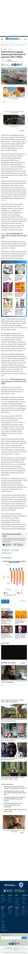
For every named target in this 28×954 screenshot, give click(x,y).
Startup (16, 901)
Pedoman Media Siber (7, 948)
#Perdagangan (15, 550)
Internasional (18, 44)
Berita (5, 49)
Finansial (10, 895)
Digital (16, 895)
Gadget (16, 903)
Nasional (3, 897)
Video (23, 906)
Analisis (9, 911)
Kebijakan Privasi (17, 948)
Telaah (16, 910)
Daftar (24, 937)
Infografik (10, 910)
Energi (24, 44)
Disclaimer (24, 948)
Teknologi (17, 904)
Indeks (2, 921)
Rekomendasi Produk (7, 262)
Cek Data (10, 913)
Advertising (16, 947)
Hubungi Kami (15, 950)
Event (2, 929)
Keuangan (10, 898)
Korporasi (10, 901)
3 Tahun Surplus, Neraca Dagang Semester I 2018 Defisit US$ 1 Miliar (13, 381)
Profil (23, 900)
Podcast (24, 914)
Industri (12, 44)
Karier (21, 947)
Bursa (9, 900)
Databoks (3, 927)
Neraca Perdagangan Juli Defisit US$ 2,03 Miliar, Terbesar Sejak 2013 (14, 235)
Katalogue (24, 911)
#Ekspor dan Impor (6, 553)
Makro (9, 897)
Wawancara (17, 913)
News (23, 908)
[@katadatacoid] (18, 943)
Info (2, 920)
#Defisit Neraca (5, 550)
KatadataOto (4, 930)
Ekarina (10, 60)
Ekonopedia (24, 895)
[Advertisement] (14, 864)
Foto (23, 913)
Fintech (16, 900)
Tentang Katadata (9, 947)
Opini (16, 911)
